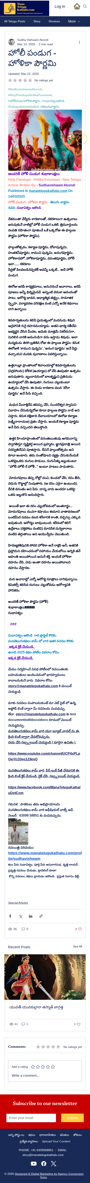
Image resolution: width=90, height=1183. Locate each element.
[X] (53, 1163)
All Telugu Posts (14, 21)
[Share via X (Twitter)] (20, 916)
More (72, 21)
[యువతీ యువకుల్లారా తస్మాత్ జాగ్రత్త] (45, 977)
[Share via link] (41, 916)
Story (36, 21)
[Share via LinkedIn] (31, 916)
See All (77, 946)
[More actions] (79, 42)
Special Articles (18, 902)
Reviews (54, 21)
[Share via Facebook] (10, 916)
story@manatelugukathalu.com (43, 1155)
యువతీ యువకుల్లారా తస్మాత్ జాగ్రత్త (36, 1007)
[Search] (85, 6)
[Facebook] (43, 1163)
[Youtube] (33, 1163)
